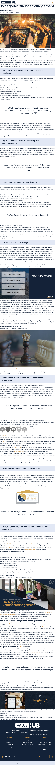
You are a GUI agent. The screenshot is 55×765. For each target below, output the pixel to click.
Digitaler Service (33, 320)
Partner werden (27, 742)
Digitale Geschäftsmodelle (7, 10)
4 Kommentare (34, 573)
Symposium (16, 323)
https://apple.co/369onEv (10, 565)
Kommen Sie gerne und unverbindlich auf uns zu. (23, 711)
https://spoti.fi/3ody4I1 (10, 563)
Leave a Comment (19, 719)
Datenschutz (50, 763)
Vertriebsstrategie (24, 323)
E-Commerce (8, 323)
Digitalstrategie (10, 322)
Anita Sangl (23, 13)
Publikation (45, 749)
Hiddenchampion (10, 573)
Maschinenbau (19, 573)
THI (7, 644)
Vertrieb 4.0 (10, 744)
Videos (45, 747)
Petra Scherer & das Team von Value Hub (11, 715)
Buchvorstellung (45, 642)
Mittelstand (27, 573)
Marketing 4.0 (10, 747)
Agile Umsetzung (9, 320)
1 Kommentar (32, 323)
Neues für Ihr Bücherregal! (7, 575)
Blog (15, 320)
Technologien (23, 322)
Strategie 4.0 (9, 742)
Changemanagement (23, 320)
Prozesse (16, 322)
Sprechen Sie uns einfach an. (16, 316)
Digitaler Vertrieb (42, 320)
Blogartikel (7, 86)
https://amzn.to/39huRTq (11, 567)
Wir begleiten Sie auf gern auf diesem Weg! (12, 551)
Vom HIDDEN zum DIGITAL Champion (10, 326)
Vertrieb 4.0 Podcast (45, 742)
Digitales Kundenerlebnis (10, 740)
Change (33, 322)
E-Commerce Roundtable (45, 744)
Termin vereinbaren (27, 744)
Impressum (41, 763)
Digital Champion (35, 571)
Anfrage (27, 740)
